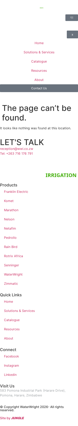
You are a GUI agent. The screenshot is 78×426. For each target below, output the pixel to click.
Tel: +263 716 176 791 (16, 153)
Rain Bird (10, 247)
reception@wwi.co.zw (16, 149)
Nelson (9, 219)
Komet (9, 201)
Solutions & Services (19, 311)
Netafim (10, 228)
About (8, 338)
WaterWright (13, 274)
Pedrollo (10, 238)
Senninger (11, 265)
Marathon (11, 210)
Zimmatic (11, 284)
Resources (12, 329)
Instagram (11, 365)
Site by (12, 418)
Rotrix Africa (13, 256)
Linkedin (10, 375)
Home (8, 302)
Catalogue (12, 320)
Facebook (11, 356)
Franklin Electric (16, 192)
